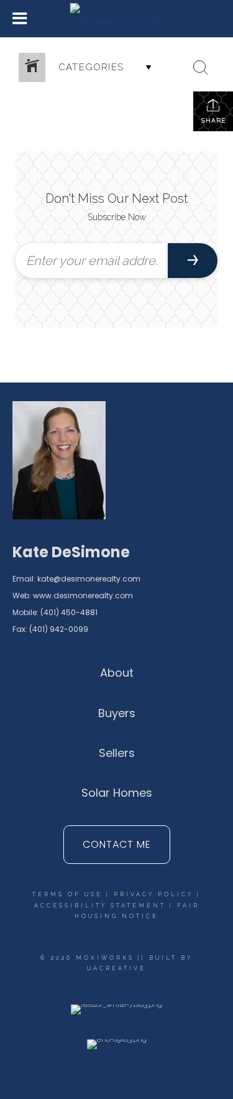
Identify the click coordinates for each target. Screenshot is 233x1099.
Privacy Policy (153, 894)
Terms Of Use (67, 894)
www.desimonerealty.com (83, 595)
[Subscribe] (192, 260)
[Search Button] (200, 68)
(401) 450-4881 (69, 612)
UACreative (116, 968)
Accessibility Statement (100, 905)
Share (213, 120)
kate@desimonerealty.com (88, 578)
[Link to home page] (116, 18)
